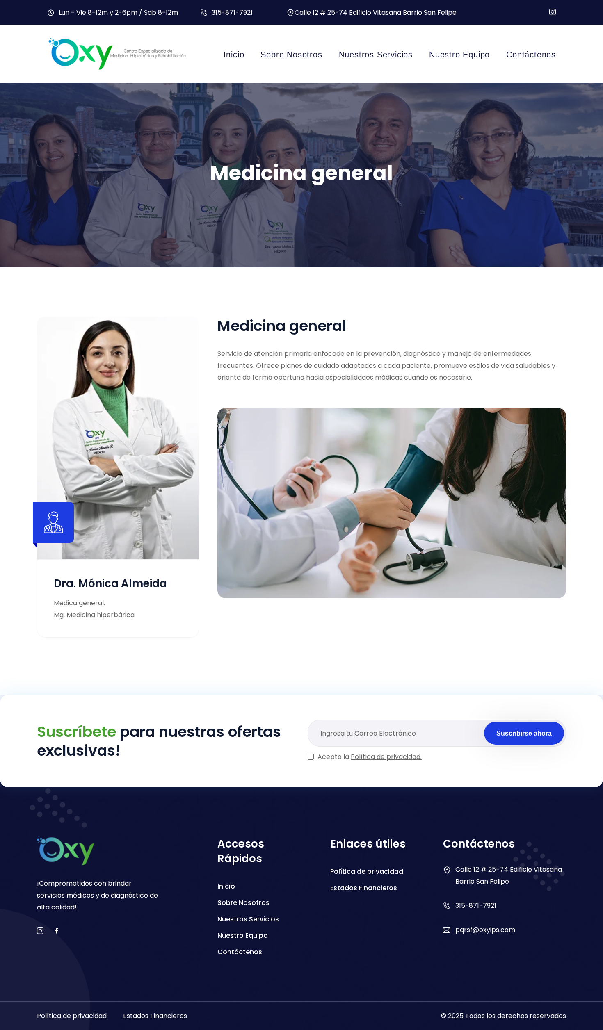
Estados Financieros (363, 888)
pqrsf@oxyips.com (485, 929)
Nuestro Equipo (459, 54)
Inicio (234, 54)
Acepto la (369, 756)
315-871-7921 (232, 12)
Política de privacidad (366, 871)
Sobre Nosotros (291, 54)
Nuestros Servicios (376, 54)
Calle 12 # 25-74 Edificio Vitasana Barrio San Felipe (376, 12)
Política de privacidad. (386, 756)
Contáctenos (531, 54)
